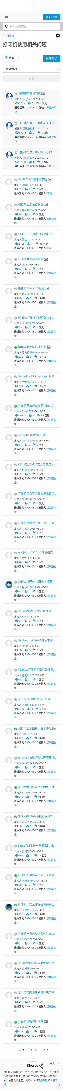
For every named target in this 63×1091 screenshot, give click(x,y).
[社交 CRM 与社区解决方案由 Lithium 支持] (35, 1064)
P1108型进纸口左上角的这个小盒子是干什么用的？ (37, 464)
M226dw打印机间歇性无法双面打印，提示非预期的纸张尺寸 (37, 669)
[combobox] (31, 26)
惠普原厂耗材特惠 (29, 93)
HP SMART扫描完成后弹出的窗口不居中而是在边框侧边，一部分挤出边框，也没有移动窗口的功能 (37, 317)
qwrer (49, 248)
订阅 (31, 79)
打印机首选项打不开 (30, 1021)
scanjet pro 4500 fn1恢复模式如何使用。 (37, 552)
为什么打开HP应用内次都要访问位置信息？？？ (37, 581)
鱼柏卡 (50, 166)
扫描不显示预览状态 (30, 204)
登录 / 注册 (52, 17)
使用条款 (43, 1080)
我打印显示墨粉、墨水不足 (35, 728)
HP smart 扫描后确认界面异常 (36, 757)
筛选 (11, 58)
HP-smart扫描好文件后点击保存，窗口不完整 (37, 787)
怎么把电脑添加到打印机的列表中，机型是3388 (37, 992)
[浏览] (6, 17)
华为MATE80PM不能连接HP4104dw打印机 (37, 816)
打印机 (10, 35)
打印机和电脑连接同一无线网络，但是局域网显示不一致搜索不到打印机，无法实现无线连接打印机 (37, 875)
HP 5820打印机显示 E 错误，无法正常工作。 (37, 699)
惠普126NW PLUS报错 (31, 288)
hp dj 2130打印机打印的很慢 (35, 234)
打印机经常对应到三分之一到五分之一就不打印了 (37, 523)
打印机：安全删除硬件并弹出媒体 (37, 904)
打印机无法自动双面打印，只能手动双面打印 (37, 405)
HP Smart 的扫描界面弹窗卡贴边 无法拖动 (37, 963)
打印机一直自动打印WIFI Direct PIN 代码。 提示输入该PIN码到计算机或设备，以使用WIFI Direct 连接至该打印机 (37, 933)
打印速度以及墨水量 (30, 259)
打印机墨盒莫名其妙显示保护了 (37, 493)
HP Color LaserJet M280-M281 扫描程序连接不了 (37, 611)
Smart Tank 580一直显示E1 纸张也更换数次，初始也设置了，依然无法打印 (37, 845)
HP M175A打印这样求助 (32, 179)
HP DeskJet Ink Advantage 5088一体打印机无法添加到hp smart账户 (37, 376)
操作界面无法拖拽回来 (32, 347)
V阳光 (49, 193)
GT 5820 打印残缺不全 (31, 435)
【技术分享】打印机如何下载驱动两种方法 (37, 123)
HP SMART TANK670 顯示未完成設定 (37, 640)
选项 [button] (58, 35)
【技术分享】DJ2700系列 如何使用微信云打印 (37, 152)
